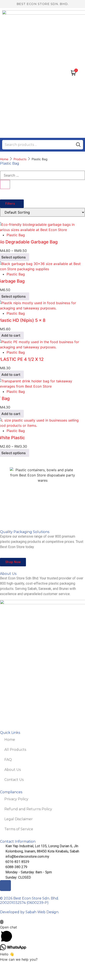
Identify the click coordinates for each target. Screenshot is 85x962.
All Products (15, 750)
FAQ (8, 760)
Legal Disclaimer (18, 819)
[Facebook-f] (5, 885)
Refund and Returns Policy (28, 809)
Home (4, 159)
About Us (12, 770)
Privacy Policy (16, 799)
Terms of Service (18, 829)
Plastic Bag (16, 235)
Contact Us (14, 780)
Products (20, 159)
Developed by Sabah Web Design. (29, 912)
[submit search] (78, 144)
